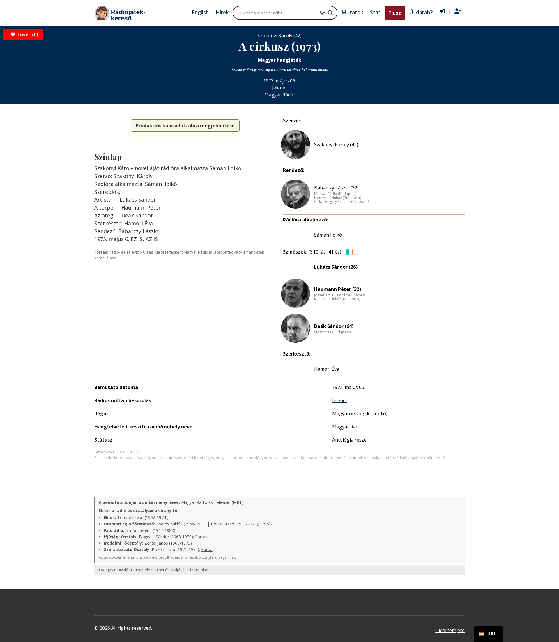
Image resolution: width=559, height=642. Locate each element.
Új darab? (421, 12)
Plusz (394, 13)
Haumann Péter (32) (337, 289)
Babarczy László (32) (336, 187)
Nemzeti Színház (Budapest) (337, 198)
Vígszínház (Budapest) (332, 332)
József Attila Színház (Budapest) (340, 295)
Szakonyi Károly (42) (336, 144)
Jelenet (279, 88)
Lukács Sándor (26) (336, 267)
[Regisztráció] (458, 11)
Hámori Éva (326, 369)
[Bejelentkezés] (442, 11)
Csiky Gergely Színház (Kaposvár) (341, 202)
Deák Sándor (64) (333, 326)
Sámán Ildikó (328, 235)
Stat (375, 12)
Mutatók (352, 12)
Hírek (222, 12)
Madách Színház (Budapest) (337, 299)
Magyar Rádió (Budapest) (335, 194)
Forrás (266, 524)
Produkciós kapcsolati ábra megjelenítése (185, 125)
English (200, 12)
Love (26, 34)
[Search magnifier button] (330, 13)
